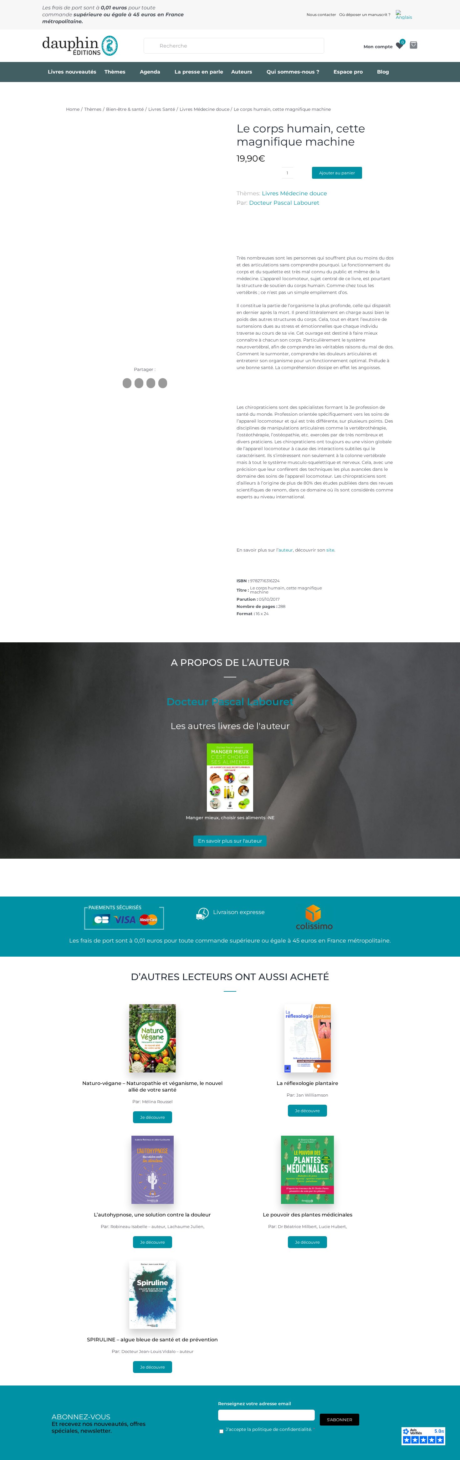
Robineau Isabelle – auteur (137, 1226)
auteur (286, 550)
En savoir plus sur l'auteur (230, 841)
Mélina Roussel (157, 1101)
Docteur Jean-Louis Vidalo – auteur (157, 1351)
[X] (139, 383)
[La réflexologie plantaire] (307, 1007)
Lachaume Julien (185, 1226)
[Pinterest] (151, 383)
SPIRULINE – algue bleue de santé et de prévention (152, 1340)
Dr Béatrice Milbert (297, 1226)
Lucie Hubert (332, 1226)
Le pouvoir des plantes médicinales (307, 1215)
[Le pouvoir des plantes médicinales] (307, 1139)
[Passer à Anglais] (404, 14)
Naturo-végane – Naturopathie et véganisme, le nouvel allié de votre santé (152, 1086)
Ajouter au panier (337, 172)
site (330, 550)
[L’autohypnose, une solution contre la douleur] (152, 1139)
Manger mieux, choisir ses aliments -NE (230, 817)
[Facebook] (127, 383)
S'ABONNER (339, 1419)
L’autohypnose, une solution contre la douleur (152, 1215)
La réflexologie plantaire (307, 1083)
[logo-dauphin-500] (80, 38)
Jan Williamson (312, 1095)
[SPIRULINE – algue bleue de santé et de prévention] (152, 1264)
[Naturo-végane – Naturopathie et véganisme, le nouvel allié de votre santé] (152, 1007)
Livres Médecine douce (294, 193)
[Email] (163, 383)
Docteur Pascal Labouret (284, 202)
